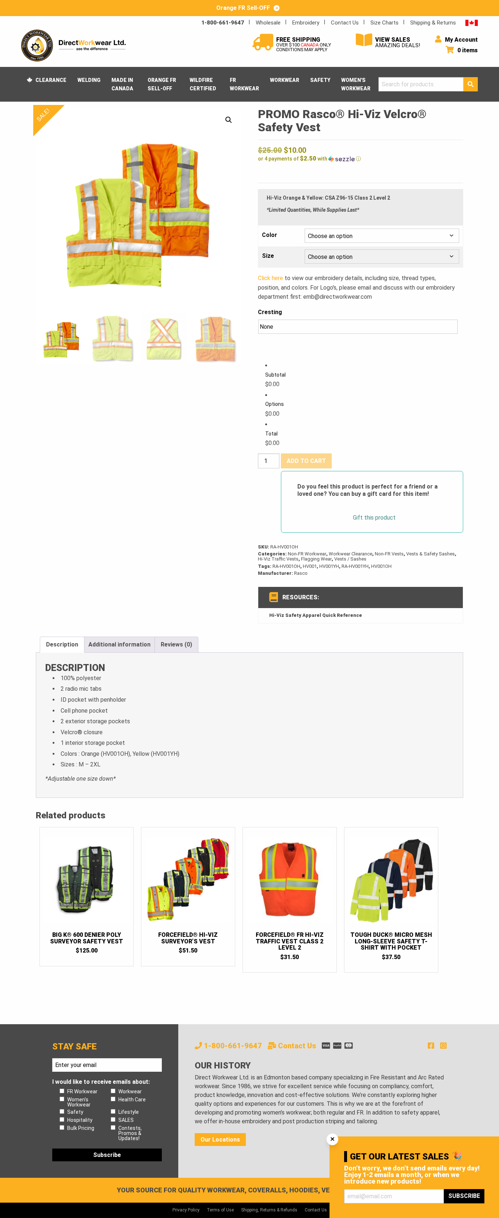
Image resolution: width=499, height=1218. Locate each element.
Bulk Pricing (80, 1128)
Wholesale (268, 22)
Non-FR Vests (389, 554)
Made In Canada (122, 84)
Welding (88, 80)
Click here (270, 278)
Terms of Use (220, 1210)
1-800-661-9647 (222, 22)
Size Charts (384, 22)
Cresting (270, 312)
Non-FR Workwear (307, 554)
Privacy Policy (185, 1210)
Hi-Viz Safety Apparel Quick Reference (315, 615)
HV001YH (329, 566)
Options (274, 404)
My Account (460, 39)
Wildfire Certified (203, 84)
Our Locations (220, 1139)
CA (471, 22)
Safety (320, 80)
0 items (467, 50)
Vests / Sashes (350, 559)
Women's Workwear (355, 84)
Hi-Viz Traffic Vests (278, 559)
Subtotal (275, 375)
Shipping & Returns (433, 22)
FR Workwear (244, 84)
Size (268, 256)
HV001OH (381, 566)
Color (269, 235)
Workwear (284, 80)
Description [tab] (62, 644)
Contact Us (345, 22)
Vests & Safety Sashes (430, 554)
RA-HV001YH (355, 566)
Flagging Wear (316, 559)
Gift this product (374, 518)
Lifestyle (128, 1112)
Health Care (132, 1099)
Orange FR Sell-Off (162, 84)
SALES (126, 1120)
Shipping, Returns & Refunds (269, 1210)
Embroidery (305, 22)
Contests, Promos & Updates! (130, 1133)
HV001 (310, 566)
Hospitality (79, 1120)
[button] (228, 120)
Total (271, 434)
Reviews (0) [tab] (176, 644)
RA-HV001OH (286, 566)
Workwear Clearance (350, 554)
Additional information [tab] (119, 644)
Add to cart (306, 460)
